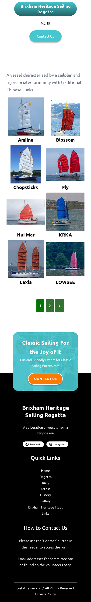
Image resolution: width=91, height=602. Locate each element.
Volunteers (54, 565)
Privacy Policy (45, 594)
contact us (45, 378)
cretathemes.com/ (30, 588)
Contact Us (45, 36)
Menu (45, 23)
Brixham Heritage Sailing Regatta (46, 8)
